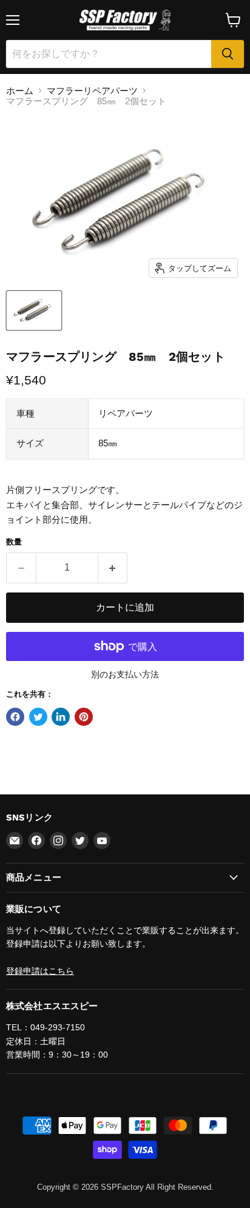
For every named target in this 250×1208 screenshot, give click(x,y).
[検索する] (227, 54)
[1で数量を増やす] (113, 567)
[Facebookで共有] (15, 717)
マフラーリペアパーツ (92, 91)
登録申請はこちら (40, 971)
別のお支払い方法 (125, 674)
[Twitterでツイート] (38, 717)
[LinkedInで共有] (61, 717)
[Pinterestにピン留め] (84, 717)
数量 (14, 541)
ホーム (19, 91)
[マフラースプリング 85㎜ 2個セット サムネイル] (34, 310)
